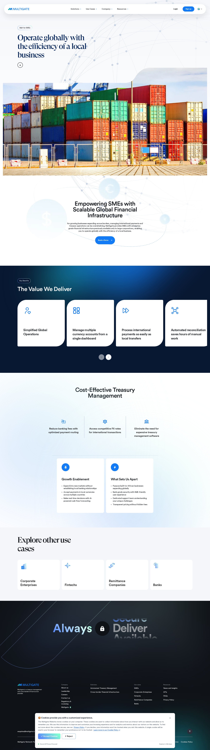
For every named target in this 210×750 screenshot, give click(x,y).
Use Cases (90, 9)
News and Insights (170, 688)
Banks (136, 704)
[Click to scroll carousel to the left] (101, 357)
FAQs (165, 696)
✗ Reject (69, 736)
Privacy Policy (168, 700)
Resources (121, 9)
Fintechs (137, 696)
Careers (64, 695)
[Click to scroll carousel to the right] (108, 357)
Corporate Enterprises (143, 692)
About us (64, 688)
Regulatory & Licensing (66, 703)
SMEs (136, 688)
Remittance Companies (143, 700)
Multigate (65, 707)
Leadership (65, 691)
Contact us (65, 698)
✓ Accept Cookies (49, 736)
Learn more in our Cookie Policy (105, 730)
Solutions (75, 9)
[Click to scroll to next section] (52, 65)
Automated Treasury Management (103, 688)
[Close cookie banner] (170, 718)
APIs (165, 692)
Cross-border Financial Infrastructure (104, 692)
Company (106, 9)
